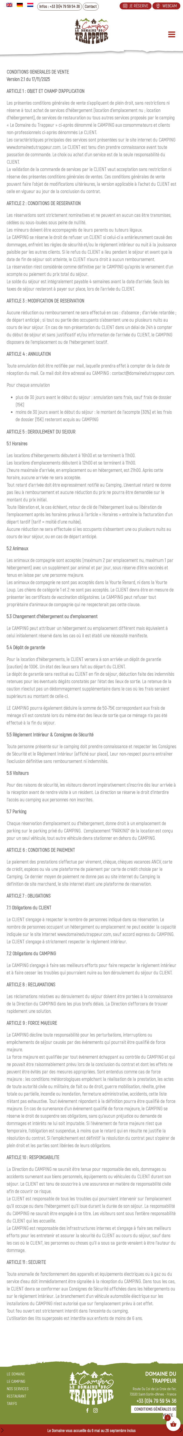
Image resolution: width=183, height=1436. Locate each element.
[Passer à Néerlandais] (30, 5)
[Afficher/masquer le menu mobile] (172, 34)
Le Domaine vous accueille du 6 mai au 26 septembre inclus (91, 1430)
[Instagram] (95, 1410)
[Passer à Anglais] (9, 5)
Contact (91, 6)
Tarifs (12, 1403)
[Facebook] (87, 1410)
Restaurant (16, 1396)
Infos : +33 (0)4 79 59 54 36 (59, 6)
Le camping (16, 1381)
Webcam (169, 6)
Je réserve (139, 6)
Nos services (18, 1389)
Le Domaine (16, 1374)
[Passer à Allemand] (20, 5)
